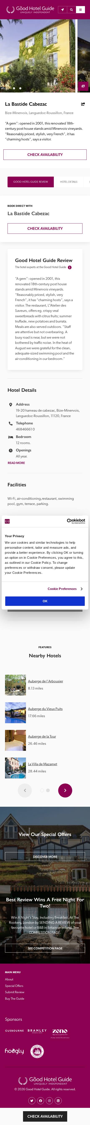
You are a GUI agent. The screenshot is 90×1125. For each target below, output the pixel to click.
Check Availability (45, 1116)
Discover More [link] (45, 856)
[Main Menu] (80, 9)
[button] (71, 9)
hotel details (68, 182)
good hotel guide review (30, 182)
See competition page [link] (45, 948)
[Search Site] (71, 9)
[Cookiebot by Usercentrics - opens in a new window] (67, 521)
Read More (16, 463)
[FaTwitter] (31, 1100)
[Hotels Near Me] (62, 9)
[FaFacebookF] (40, 1100)
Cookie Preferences (62, 589)
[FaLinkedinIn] (58, 1100)
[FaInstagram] (49, 1100)
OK (45, 601)
